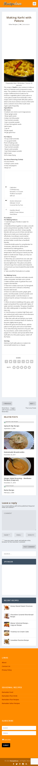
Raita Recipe (9, 490)
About (4, 662)
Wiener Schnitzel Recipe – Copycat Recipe (19, 624)
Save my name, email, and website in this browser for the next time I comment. (16, 541)
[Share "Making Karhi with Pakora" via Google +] (15, 361)
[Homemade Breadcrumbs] (19, 440)
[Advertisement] (19, 43)
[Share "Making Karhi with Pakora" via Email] (27, 361)
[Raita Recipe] (19, 486)
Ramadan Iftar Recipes (10, 700)
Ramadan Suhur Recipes (11, 703)
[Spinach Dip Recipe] (19, 422)
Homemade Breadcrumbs (14, 452)
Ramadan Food (7, 692)
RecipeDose (14, 761)
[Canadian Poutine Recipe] (6, 641)
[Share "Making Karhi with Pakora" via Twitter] (10, 361)
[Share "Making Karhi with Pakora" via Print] (32, 361)
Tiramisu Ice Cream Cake (19, 632)
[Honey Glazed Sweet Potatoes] (6, 607)
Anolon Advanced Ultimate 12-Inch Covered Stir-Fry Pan (16, 203)
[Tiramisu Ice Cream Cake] (6, 633)
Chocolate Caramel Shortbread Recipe (21, 615)
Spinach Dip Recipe (11, 426)
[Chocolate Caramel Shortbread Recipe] (6, 616)
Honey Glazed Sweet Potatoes (21, 606)
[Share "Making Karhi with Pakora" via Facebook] (6, 361)
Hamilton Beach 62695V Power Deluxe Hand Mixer (17, 212)
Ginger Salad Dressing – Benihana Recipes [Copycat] (17, 479)
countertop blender (17, 238)
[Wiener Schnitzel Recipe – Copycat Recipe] (6, 624)
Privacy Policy (7, 670)
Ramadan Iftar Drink (9, 696)
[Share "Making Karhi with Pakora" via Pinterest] (19, 361)
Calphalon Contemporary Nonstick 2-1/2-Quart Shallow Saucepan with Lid (16, 192)
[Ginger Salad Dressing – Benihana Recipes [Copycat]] (19, 466)
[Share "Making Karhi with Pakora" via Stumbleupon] (23, 361)
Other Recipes (13, 24)
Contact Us (6, 666)
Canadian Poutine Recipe (19, 640)
